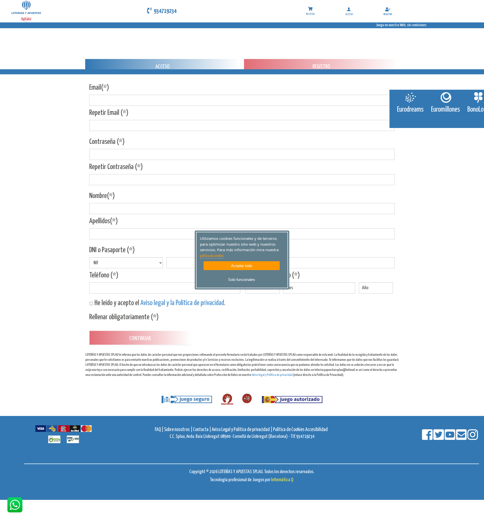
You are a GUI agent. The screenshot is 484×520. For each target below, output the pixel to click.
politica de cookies (212, 256)
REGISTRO (321, 67)
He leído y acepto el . (159, 303)
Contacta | (202, 429)
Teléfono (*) (103, 275)
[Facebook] (427, 438)
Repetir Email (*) (109, 112)
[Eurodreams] (410, 97)
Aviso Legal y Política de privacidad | (242, 429)
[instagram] (472, 438)
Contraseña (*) (107, 141)
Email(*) (99, 87)
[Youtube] (450, 438)
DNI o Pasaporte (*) (112, 250)
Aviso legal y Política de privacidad (272, 375)
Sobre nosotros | (178, 429)
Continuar (140, 338)
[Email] (461, 438)
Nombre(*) (102, 196)
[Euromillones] (445, 97)
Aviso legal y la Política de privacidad (182, 303)
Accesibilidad (316, 429)
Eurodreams (410, 109)
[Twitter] (439, 438)
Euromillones (445, 109)
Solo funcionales (241, 279)
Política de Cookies (289, 429)
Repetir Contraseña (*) (116, 167)
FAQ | (159, 429)
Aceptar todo (241, 266)
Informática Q (282, 479)
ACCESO (162, 67)
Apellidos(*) (103, 221)
